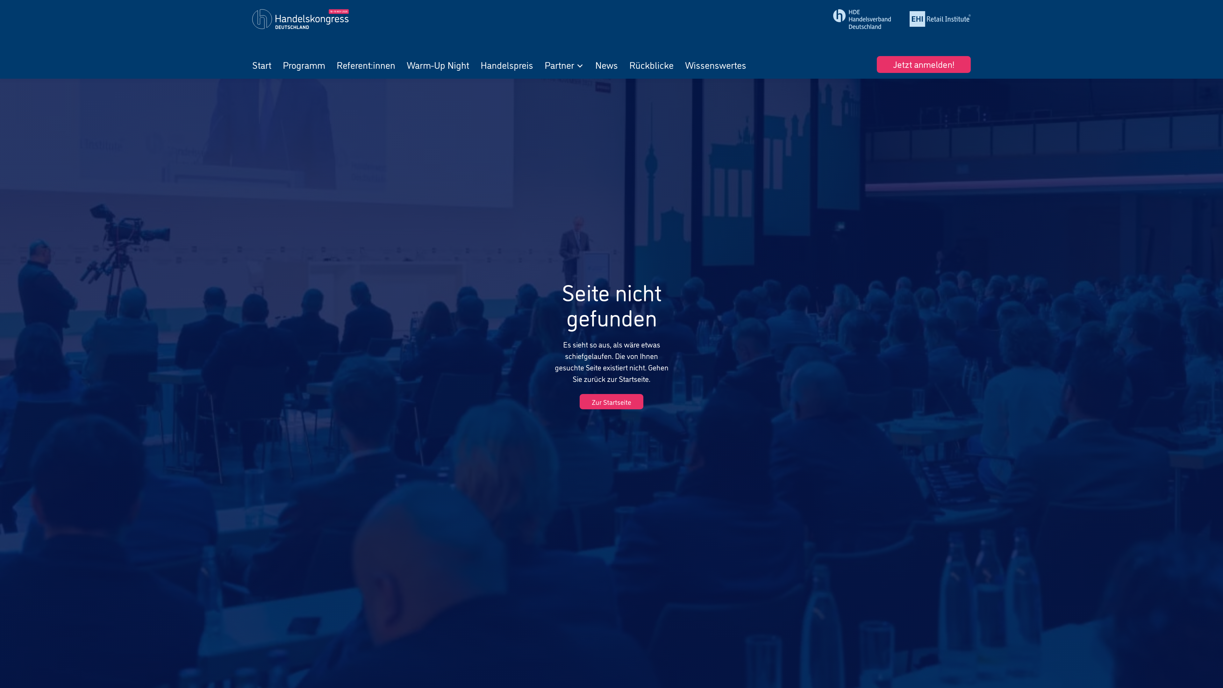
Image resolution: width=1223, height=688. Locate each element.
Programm (304, 64)
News (606, 64)
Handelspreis (507, 64)
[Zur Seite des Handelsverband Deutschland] (863, 19)
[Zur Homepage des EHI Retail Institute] (940, 19)
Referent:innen (366, 64)
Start (261, 64)
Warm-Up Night (438, 64)
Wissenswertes (715, 64)
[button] (564, 64)
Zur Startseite (611, 401)
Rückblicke (651, 64)
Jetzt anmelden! (924, 63)
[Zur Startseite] (340, 19)
